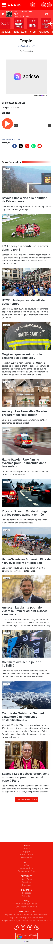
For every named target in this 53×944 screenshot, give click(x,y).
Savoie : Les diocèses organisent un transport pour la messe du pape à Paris (25, 777)
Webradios (26, 896)
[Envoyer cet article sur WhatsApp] (33, 147)
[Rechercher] (43, 4)
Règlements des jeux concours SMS (26, 917)
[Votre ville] (32, 4)
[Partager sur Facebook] (14, 147)
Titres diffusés (26, 854)
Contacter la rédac (26, 871)
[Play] (3, 13)
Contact (26, 848)
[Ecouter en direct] (49, 4)
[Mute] (46, 14)
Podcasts (26, 893)
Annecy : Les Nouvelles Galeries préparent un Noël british (24, 413)
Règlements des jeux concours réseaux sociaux (26, 914)
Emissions (26, 882)
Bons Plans (20, 32)
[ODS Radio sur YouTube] (29, 927)
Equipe (26, 851)
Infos (33, 32)
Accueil (5, 32)
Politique (44, 32)
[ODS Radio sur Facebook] (16, 927)
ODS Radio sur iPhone (26, 903)
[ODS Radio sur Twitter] (23, 927)
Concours (26, 885)
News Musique (26, 868)
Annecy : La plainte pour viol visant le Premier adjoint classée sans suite (24, 611)
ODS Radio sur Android (26, 906)
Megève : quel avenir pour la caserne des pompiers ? (22, 356)
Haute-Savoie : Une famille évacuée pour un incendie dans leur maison (24, 463)
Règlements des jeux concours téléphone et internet (26, 920)
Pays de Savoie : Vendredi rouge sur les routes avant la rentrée (25, 512)
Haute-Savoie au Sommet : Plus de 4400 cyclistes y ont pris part (26, 561)
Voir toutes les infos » (26, 799)
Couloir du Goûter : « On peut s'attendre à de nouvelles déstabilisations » (23, 717)
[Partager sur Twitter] (20, 147)
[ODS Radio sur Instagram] (36, 927)
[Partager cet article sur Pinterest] (26, 147)
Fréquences (26, 857)
